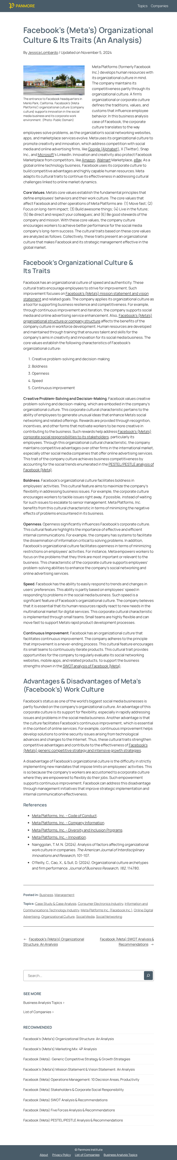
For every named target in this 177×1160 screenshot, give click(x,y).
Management (64, 895)
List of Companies (87, 1155)
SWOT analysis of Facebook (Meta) (91, 665)
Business (46, 895)
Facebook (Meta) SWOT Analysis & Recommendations (127, 942)
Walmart (104, 159)
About (44, 1155)
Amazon (88, 159)
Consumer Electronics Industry (100, 903)
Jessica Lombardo (43, 52)
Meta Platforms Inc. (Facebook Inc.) (106, 910)
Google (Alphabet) (103, 148)
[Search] (148, 975)
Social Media (85, 916)
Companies (159, 5)
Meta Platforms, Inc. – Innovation (59, 837)
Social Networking (109, 916)
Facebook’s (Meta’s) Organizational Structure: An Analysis (53, 942)
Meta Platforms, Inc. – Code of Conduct (64, 815)
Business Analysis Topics (120, 1155)
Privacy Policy (61, 1155)
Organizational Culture (58, 916)
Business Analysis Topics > (44, 1002)
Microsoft (46, 154)
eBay (138, 159)
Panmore (25, 6)
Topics (142, 5)
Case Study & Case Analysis (55, 903)
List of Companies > (38, 1011)
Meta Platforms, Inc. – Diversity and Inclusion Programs (77, 830)
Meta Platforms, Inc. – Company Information (68, 822)
